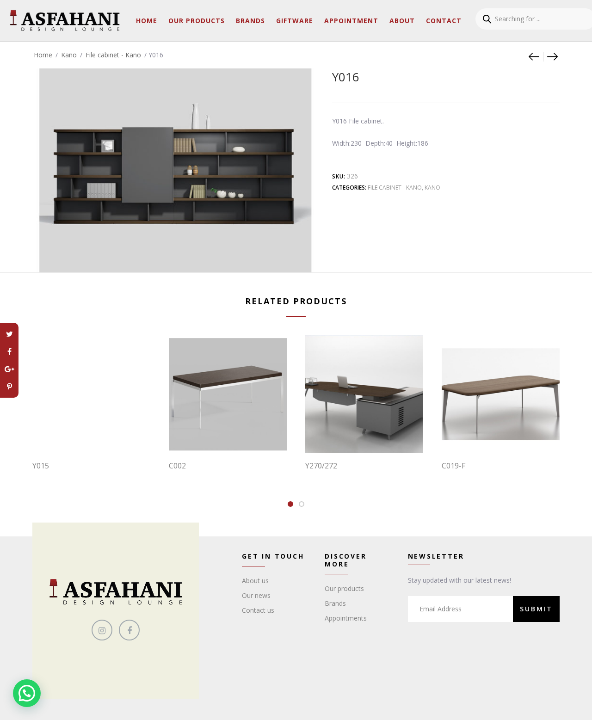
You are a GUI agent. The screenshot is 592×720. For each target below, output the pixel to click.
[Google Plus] (9, 369)
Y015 (40, 466)
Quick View (96, 434)
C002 (177, 466)
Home (146, 20)
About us (255, 580)
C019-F (453, 466)
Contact (444, 20)
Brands (250, 20)
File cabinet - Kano (113, 54)
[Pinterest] (9, 386)
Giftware (294, 20)
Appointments (346, 618)
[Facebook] (9, 351)
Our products (344, 588)
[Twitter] (9, 334)
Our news (256, 595)
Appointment (351, 20)
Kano (69, 54)
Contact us (258, 610)
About (402, 20)
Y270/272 (321, 466)
